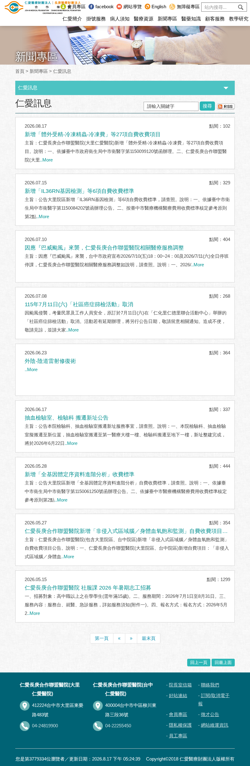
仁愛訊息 (62, 71)
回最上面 (223, 662)
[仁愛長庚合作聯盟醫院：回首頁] (43, 7)
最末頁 (148, 638)
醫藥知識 (191, 18)
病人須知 (120, 18)
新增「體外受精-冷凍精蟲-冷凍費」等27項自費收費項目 (93, 134)
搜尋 (207, 105)
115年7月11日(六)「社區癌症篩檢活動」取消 (79, 304)
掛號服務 (96, 18)
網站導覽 (132, 6)
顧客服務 (215, 18)
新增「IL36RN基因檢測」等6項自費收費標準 (79, 191)
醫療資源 (143, 18)
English (159, 6)
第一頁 (102, 638)
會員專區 (76, 6)
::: (56, 6)
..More (46, 159)
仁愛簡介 (72, 18)
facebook (104, 6)
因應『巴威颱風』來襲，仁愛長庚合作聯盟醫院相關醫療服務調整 (104, 248)
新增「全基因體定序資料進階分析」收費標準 (79, 474)
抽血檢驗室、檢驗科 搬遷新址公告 (67, 418)
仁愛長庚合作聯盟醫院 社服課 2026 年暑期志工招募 (88, 588)
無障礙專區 (188, 6)
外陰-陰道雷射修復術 (50, 361)
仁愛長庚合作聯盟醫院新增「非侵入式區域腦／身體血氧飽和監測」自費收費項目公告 (126, 531)
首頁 (19, 71)
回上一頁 (198, 662)
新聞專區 (167, 18)
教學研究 (238, 18)
